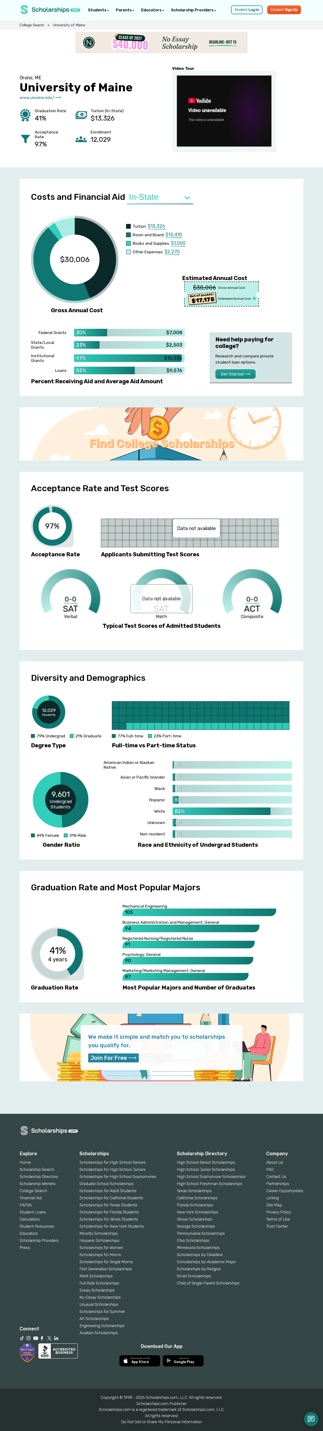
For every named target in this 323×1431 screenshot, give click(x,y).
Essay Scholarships (97, 1290)
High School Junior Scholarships (206, 1169)
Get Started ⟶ (235, 374)
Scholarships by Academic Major (206, 1261)
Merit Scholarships (96, 1276)
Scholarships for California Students (111, 1197)
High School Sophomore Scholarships (211, 1176)
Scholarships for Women (101, 1247)
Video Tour (183, 68)
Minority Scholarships (98, 1233)
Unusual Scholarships (98, 1304)
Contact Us (276, 1176)
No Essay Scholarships (100, 1297)
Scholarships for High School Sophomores (117, 1176)
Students (97, 10)
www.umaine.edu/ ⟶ (40, 97)
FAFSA (26, 1205)
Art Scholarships (94, 1318)
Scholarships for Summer (102, 1311)
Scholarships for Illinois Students (108, 1219)
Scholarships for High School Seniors (112, 1162)
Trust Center (277, 1226)
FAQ (270, 1169)
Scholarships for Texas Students (108, 1205)
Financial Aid (31, 1197)
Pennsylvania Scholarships (201, 1233)
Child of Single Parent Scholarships (208, 1283)
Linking (272, 1197)
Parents (124, 10)
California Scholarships (197, 1197)
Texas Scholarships (194, 1190)
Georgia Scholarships (196, 1226)
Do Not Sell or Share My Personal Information (161, 1421)
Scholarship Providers (192, 10)
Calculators (30, 1219)
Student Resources (37, 1226)
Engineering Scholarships (102, 1325)
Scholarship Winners (38, 1183)
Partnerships (277, 1183)
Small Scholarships (194, 1276)
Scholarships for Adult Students (107, 1190)
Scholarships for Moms (100, 1254)
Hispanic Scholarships (99, 1240)
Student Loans (33, 1212)
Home (25, 1162)
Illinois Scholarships (194, 1219)
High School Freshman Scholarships (209, 1183)
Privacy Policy (278, 1212)
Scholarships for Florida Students (109, 1212)
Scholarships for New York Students (111, 1226)
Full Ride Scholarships (99, 1283)
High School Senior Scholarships (206, 1162)
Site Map (274, 1205)
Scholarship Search (37, 1169)
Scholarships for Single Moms (106, 1261)
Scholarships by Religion (199, 1268)
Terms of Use (278, 1219)
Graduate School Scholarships (106, 1183)
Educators (151, 10)
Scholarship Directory (39, 1176)
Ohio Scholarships (193, 1240)
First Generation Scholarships (105, 1268)
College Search (32, 25)
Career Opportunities (284, 1190)
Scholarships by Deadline (200, 1254)
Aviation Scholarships (98, 1332)
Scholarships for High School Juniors (112, 1169)
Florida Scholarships (195, 1205)
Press (25, 1247)
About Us (274, 1162)
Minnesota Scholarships (198, 1247)
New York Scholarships (197, 1212)
